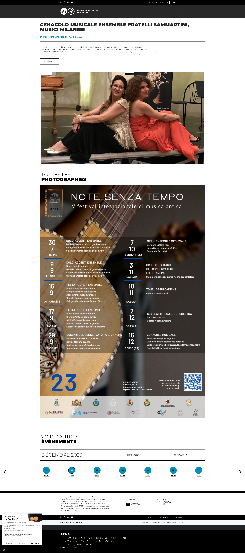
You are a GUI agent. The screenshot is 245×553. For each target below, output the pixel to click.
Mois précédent (133, 455)
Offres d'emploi (162, 517)
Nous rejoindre (178, 517)
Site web (48, 61)
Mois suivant (178, 455)
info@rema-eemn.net (68, 547)
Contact (150, 517)
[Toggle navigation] (181, 2)
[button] (180, 11)
